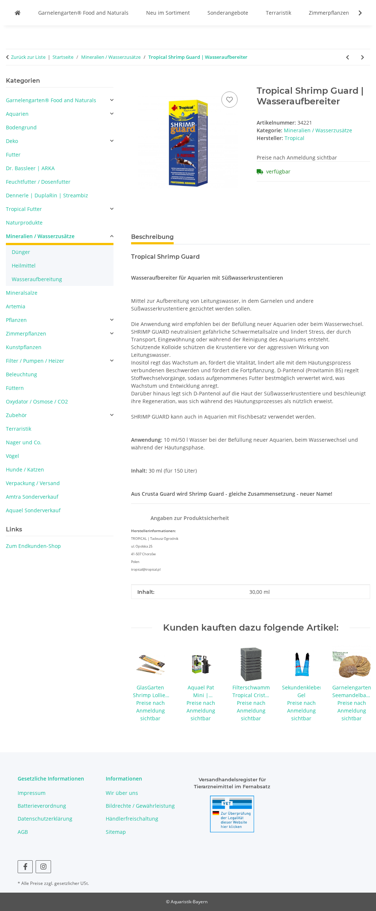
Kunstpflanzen (23, 347)
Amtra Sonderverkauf (32, 496)
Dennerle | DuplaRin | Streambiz (47, 195)
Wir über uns (122, 792)
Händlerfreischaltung (132, 818)
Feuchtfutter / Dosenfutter (38, 181)
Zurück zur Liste (28, 57)
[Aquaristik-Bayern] (17, 12)
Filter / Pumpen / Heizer (35, 360)
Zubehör (16, 415)
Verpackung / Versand (33, 483)
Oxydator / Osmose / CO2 (37, 401)
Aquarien (17, 113)
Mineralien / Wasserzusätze (318, 130)
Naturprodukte (24, 222)
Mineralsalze (21, 292)
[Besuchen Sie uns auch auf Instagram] (43, 866)
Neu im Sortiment (168, 12)
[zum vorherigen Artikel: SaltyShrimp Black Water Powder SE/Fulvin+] (347, 57)
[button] (355, 12)
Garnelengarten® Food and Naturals (83, 12)
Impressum (32, 792)
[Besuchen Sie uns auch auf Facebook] (25, 866)
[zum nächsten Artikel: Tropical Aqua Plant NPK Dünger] (362, 57)
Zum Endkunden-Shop (33, 545)
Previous (143, 683)
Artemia (15, 306)
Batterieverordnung (42, 805)
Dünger (21, 251)
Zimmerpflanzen (329, 12)
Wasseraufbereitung (37, 279)
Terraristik (278, 12)
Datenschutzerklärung (45, 818)
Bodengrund (21, 127)
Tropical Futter (24, 208)
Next (358, 683)
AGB (23, 831)
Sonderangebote (227, 12)
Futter (13, 154)
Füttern (15, 387)
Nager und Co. (23, 442)
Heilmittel (24, 265)
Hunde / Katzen (25, 469)
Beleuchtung (21, 374)
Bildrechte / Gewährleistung (140, 805)
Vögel (12, 455)
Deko (12, 140)
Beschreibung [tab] (152, 236)
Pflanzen (16, 319)
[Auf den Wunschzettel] (229, 100)
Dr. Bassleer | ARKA (30, 168)
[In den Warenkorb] (137, 82)
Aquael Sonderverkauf (33, 510)
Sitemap (116, 831)
